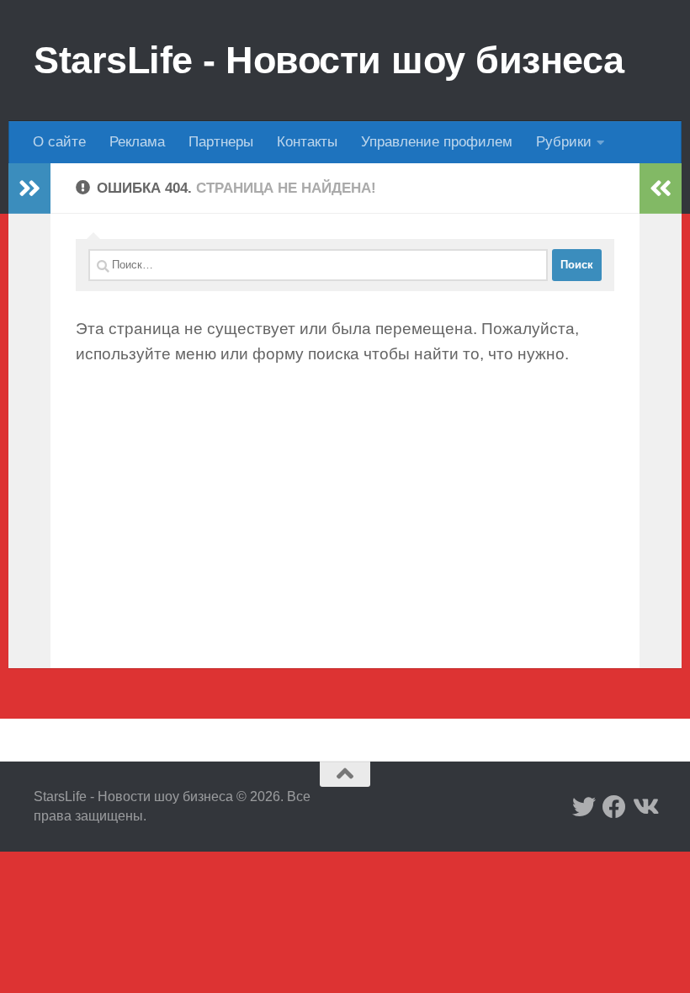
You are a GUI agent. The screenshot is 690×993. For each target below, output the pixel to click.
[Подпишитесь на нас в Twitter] (584, 807)
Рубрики (564, 142)
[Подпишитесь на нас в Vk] (644, 807)
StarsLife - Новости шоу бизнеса (329, 60)
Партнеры (220, 142)
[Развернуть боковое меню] (29, 188)
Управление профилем (436, 142)
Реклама (137, 142)
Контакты (307, 142)
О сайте (59, 142)
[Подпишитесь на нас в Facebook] (614, 807)
